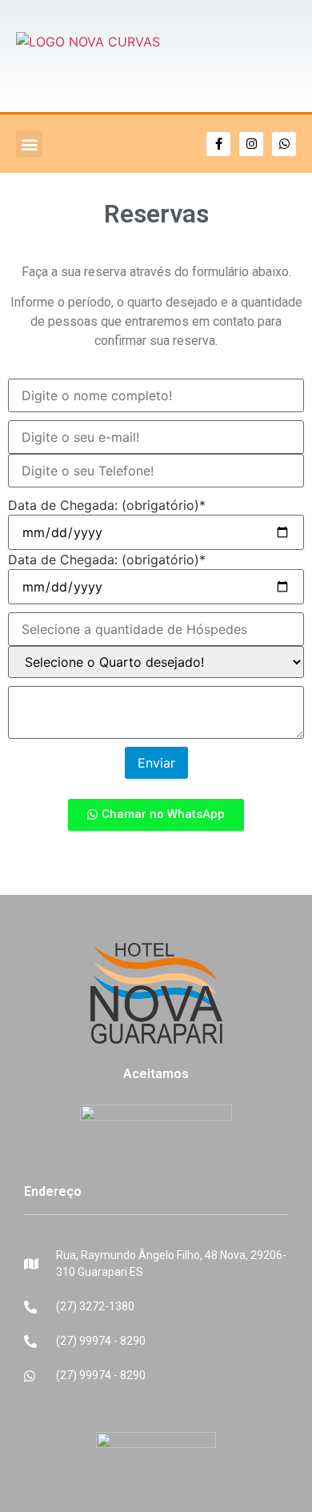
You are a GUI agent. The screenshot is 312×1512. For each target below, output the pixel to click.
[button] (29, 143)
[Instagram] (251, 144)
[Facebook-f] (218, 144)
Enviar (156, 763)
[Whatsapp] (284, 144)
